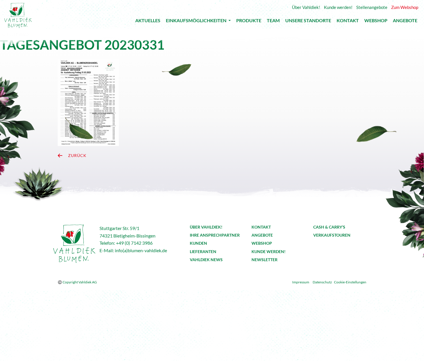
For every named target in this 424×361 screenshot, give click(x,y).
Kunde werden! (269, 251)
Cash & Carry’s (329, 227)
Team (273, 21)
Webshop (375, 21)
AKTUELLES (147, 21)
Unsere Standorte (308, 21)
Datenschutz (322, 282)
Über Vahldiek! (206, 227)
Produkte (248, 21)
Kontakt (348, 21)
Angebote (405, 21)
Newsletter (264, 259)
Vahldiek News (206, 259)
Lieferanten (203, 251)
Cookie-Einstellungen (350, 282)
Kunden (198, 243)
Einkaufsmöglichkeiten (196, 21)
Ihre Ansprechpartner (215, 235)
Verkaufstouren (331, 235)
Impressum (300, 282)
